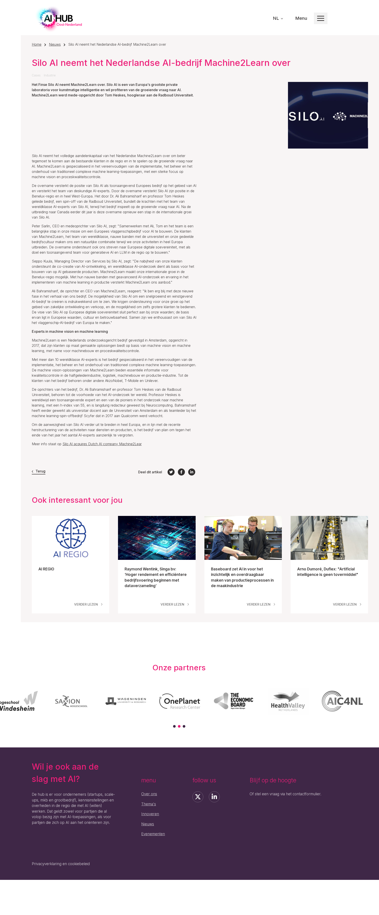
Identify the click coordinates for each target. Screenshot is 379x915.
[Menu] (320, 18)
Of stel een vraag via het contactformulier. (285, 794)
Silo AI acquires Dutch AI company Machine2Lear (102, 444)
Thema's (148, 804)
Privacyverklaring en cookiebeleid (61, 864)
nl (276, 18)
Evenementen (153, 834)
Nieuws (55, 44)
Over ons (149, 794)
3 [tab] (184, 726)
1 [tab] (174, 726)
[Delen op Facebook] (181, 472)
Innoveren (150, 814)
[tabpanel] (71, 701)
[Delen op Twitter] (171, 472)
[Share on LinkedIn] (191, 472)
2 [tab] (179, 726)
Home (36, 44)
